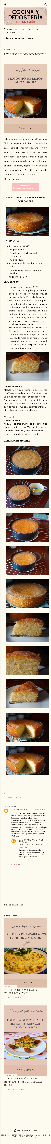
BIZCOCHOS (16, 797)
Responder (16, 864)
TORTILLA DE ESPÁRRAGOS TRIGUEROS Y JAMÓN (20, 991)
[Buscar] (45, 3)
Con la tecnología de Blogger (27, 1130)
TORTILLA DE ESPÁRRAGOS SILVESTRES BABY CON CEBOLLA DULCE (23, 1082)
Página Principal (15, 38)
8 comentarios (18, 1089)
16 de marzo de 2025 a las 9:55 (34, 810)
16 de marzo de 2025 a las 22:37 (31, 844)
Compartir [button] (8, 794)
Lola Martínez (17, 810)
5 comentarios (18, 997)
